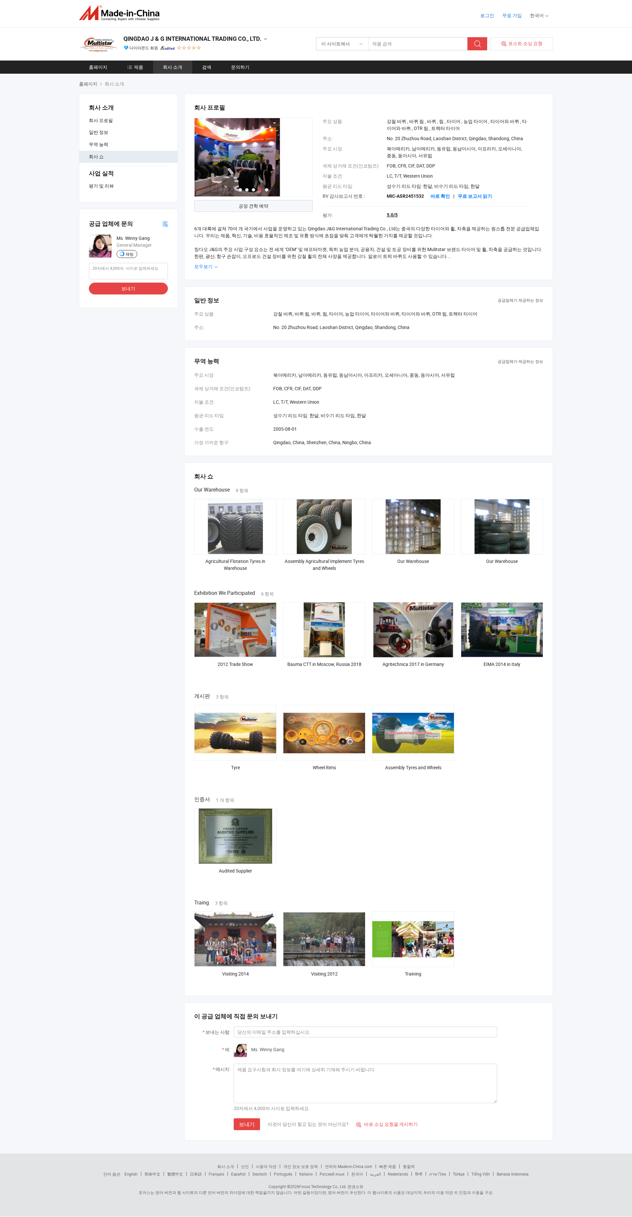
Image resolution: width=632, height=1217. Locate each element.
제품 (138, 67)
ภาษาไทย (437, 1174)
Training (413, 974)
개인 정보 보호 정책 (300, 1166)
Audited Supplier (235, 871)
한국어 (357, 1174)
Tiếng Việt (480, 1174)
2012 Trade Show (235, 664)
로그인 (487, 15)
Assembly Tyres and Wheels (413, 767)
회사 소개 (172, 67)
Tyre (235, 767)
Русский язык (332, 1174)
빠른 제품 (387, 1166)
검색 (206, 67)
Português (283, 1174)
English (131, 1174)
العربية (375, 1174)
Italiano (306, 1174)
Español (238, 1174)
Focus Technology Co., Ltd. (323, 1186)
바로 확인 (440, 196)
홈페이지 (98, 67)
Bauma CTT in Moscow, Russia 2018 (324, 664)
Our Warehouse (413, 561)
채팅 (130, 254)
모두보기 (204, 266)
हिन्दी (418, 1174)
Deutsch (259, 1174)
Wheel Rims (324, 767)
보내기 (128, 288)
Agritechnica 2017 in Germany (413, 664)
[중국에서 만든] (121, 13)
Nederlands (398, 1174)
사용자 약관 (266, 1166)
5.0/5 (392, 214)
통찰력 (409, 1166)
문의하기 (240, 67)
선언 (245, 1166)
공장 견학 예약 (253, 206)
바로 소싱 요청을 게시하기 (387, 1124)
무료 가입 (512, 15)
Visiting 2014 (235, 974)
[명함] (165, 223)
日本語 (196, 1174)
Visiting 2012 (324, 974)
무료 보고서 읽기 (475, 196)
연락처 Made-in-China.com (348, 1166)
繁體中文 (175, 1174)
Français (216, 1174)
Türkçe (458, 1174)
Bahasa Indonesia (513, 1174)
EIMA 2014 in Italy (502, 664)
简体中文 (152, 1174)
